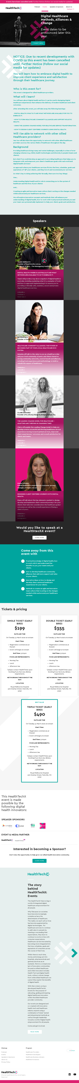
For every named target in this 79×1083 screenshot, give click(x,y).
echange (70, 1050)
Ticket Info (38, 43)
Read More (35, 1031)
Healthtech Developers (33, 1054)
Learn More (39, 537)
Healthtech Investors (32, 1059)
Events (45, 7)
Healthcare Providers (32, 1052)
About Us (69, 7)
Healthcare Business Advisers (35, 1057)
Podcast (37, 7)
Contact (70, 9)
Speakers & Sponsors (56, 7)
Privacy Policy (5, 1062)
